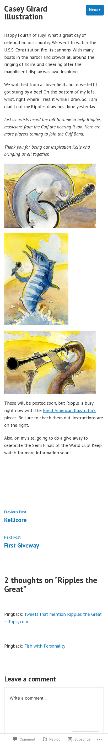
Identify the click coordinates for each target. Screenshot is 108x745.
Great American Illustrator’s (69, 410)
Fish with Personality (44, 646)
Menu (96, 10)
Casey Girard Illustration (25, 12)
